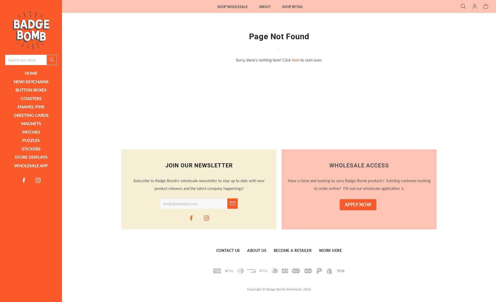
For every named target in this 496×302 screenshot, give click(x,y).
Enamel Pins (31, 106)
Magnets (31, 123)
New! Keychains (31, 81)
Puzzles (31, 140)
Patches (31, 131)
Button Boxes (31, 89)
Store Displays (31, 156)
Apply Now (358, 204)
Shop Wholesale (232, 7)
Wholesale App (31, 165)
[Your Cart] (486, 6)
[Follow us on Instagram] (38, 180)
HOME (31, 73)
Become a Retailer (293, 251)
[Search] (463, 6)
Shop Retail (292, 7)
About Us (256, 251)
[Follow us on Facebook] (24, 180)
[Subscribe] (232, 203)
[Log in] (474, 6)
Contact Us (228, 251)
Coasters (31, 98)
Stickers (31, 148)
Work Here (330, 251)
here (295, 60)
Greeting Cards (31, 115)
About (265, 7)
